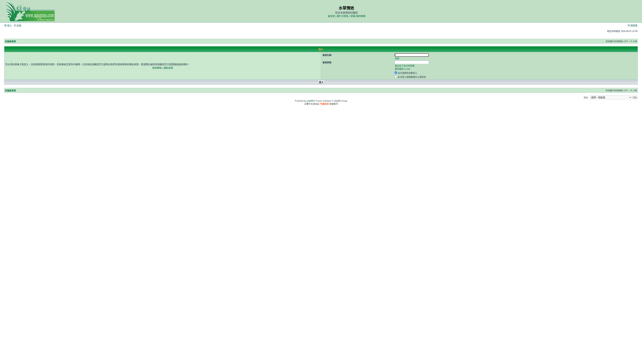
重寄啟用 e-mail (402, 69)
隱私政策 (168, 68)
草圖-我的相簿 (357, 16)
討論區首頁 (10, 41)
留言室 (331, 16)
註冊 (18, 25)
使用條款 (157, 68)
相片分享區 (342, 16)
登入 (9, 25)
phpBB (310, 101)
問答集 (633, 25)
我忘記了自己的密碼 (404, 66)
